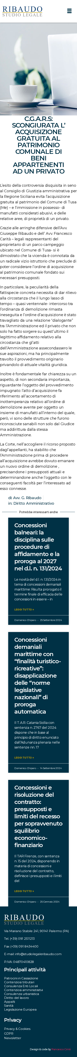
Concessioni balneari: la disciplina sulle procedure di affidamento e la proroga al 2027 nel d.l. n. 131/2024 (38, 547)
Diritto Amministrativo (33, 503)
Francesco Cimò (61, 1049)
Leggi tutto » (24, 609)
